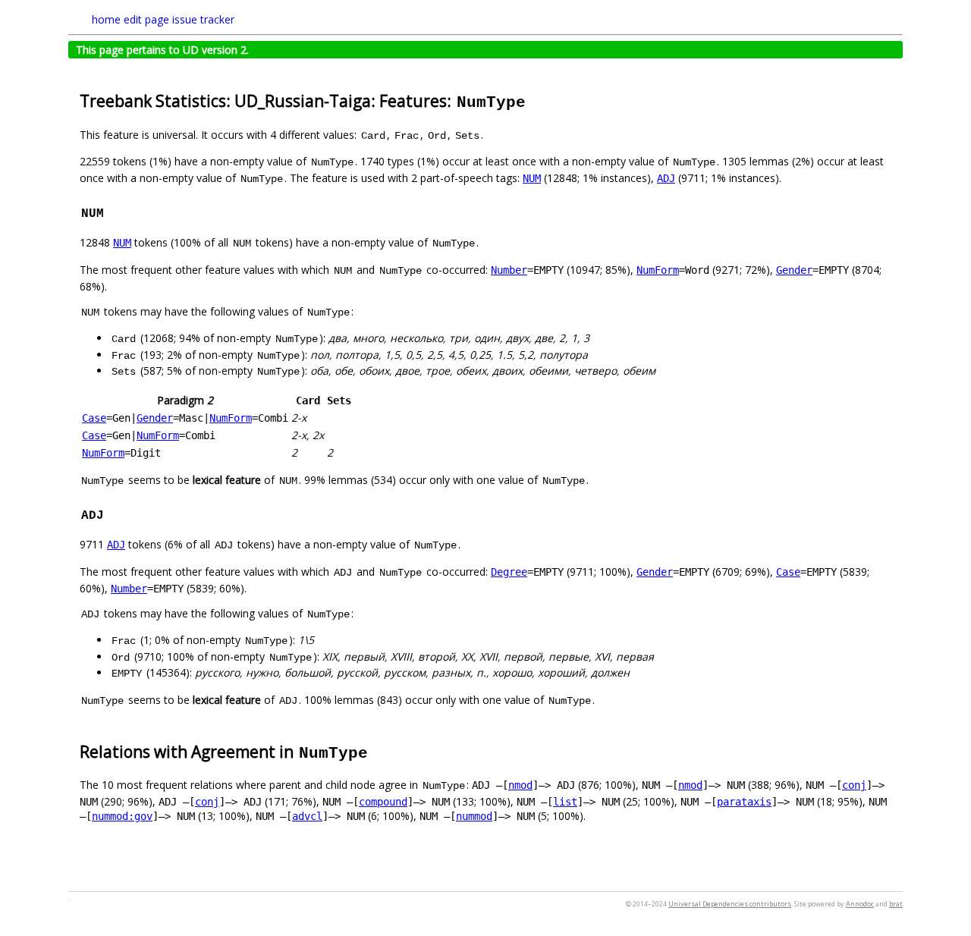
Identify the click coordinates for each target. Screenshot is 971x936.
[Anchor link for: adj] (111, 513)
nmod (520, 785)
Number (509, 270)
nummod (474, 816)
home (106, 19)
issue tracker (203, 19)
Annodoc (860, 904)
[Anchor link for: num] (111, 212)
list (565, 802)
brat (896, 904)
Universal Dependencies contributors (729, 904)
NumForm (657, 270)
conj (854, 785)
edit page (146, 19)
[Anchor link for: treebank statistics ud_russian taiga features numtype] (535, 100)
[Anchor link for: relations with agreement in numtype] (377, 751)
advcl (307, 816)
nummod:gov (122, 816)
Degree (509, 572)
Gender (794, 270)
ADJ (666, 178)
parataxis (744, 802)
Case (94, 418)
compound (383, 802)
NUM (532, 178)
